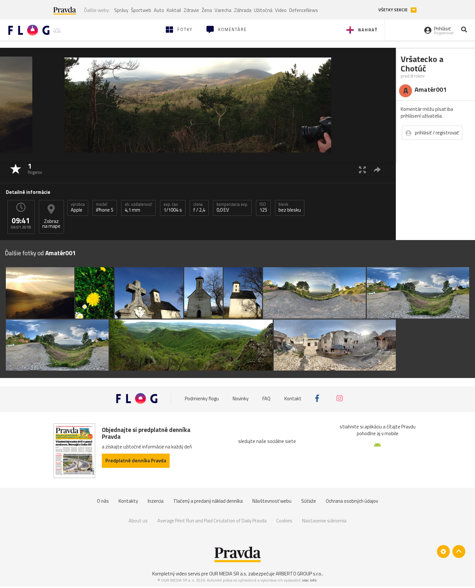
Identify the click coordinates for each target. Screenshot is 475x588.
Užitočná (263, 10)
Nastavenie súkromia (324, 520)
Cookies (284, 520)
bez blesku (290, 207)
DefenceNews (303, 10)
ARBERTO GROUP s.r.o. (299, 573)
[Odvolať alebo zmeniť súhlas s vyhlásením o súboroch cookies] (443, 551)
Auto (159, 10)
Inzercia (156, 501)
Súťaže (308, 501)
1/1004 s (173, 207)
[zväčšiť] (362, 169)
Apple (78, 207)
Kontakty (128, 501)
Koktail (174, 10)
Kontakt (292, 398)
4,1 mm (138, 207)
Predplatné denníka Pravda (135, 460)
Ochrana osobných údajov (352, 501)
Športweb (141, 10)
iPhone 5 (104, 207)
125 (263, 207)
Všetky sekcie (393, 10)
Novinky (240, 398)
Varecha (223, 10)
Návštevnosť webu (271, 501)
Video (281, 10)
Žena (207, 10)
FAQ (266, 398)
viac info (309, 580)
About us (138, 520)
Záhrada (242, 10)
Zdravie (191, 10)
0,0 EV (232, 207)
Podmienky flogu (202, 398)
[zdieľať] (377, 169)
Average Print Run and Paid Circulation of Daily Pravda (212, 520)
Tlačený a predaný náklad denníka (208, 501)
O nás (103, 501)
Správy (121, 10)
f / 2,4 (199, 207)
